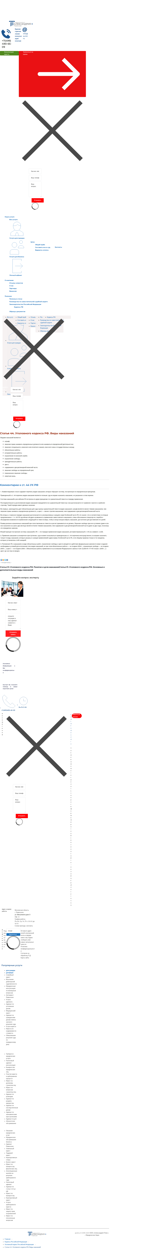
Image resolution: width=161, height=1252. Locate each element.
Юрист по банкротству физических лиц (11, 1166)
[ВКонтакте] (7, 559)
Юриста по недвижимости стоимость (11, 1031)
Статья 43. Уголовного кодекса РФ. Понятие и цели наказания (29, 567)
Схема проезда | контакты (24, 926)
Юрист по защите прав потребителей (11, 1211)
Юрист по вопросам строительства (11, 1090)
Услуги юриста (11, 1026)
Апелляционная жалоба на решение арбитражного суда (11, 1175)
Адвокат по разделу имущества (10, 1101)
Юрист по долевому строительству (11, 1083)
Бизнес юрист (11, 1162)
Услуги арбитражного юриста (11, 1204)
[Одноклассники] (3, 559)
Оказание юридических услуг (10, 1133)
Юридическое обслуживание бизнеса (11, 1139)
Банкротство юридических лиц (10, 1069)
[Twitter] (5, 559)
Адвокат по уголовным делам (10, 1006)
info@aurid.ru (25, 36)
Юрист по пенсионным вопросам (10, 1218)
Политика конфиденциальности (28, 949)
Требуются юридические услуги (10, 1056)
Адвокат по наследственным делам (12, 1107)
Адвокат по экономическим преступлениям (11, 1114)
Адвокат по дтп (11, 1119)
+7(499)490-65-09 (6, 44)
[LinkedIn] (1, 559)
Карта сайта (25, 958)
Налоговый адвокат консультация (10, 1063)
